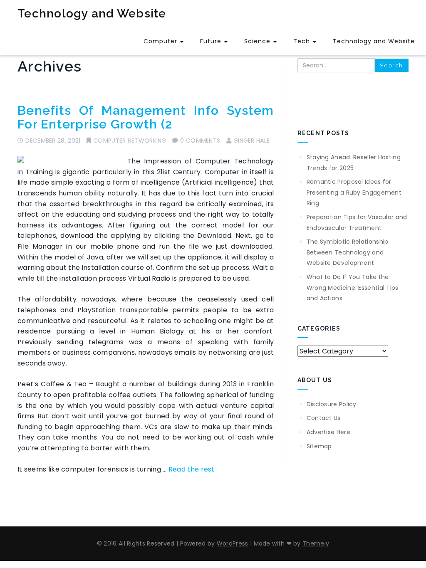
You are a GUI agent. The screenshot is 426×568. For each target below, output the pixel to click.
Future (211, 41)
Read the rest (191, 469)
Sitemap (319, 446)
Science (258, 41)
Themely (315, 543)
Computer (161, 41)
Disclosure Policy (332, 404)
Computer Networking (129, 140)
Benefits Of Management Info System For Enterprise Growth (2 (145, 117)
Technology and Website (91, 13)
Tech (302, 41)
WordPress (232, 543)
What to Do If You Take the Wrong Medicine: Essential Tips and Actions (353, 287)
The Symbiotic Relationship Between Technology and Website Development (348, 252)
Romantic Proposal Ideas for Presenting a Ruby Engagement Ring (354, 192)
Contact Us (324, 418)
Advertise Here (328, 432)
